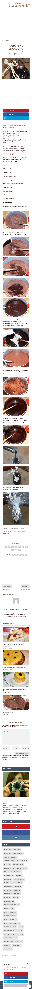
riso (21, 927)
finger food (18, 864)
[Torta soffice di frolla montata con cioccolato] (16, 634)
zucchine (8, 949)
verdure (16, 945)
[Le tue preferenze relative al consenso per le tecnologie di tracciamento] (29, 986)
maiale (19, 875)
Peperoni (8, 894)
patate (16, 890)
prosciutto (9, 908)
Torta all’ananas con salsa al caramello (14, 667)
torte (18, 941)
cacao (16, 850)
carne (7, 853)
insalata (8, 872)
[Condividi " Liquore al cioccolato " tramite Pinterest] (19, 546)
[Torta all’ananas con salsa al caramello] (16, 657)
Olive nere (8, 886)
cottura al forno (11, 861)
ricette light (10, 916)
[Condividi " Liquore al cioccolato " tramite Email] (16, 550)
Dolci (7, 864)
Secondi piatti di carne (13, 930)
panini (18, 886)
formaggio (9, 868)
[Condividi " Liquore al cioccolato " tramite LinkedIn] (23, 546)
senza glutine (17, 934)
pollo (15, 897)
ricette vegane (10, 919)
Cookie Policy (14, 955)
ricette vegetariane (12, 923)
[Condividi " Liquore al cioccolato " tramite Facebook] (6, 546)
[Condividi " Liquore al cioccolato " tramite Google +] (12, 546)
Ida (11, 52)
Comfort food (10, 857)
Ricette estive (10, 912)
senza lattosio (10, 938)
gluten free (21, 868)
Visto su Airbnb (6, 40)
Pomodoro (9, 901)
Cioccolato (18, 853)
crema (24, 861)
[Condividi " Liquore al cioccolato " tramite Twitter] (9, 546)
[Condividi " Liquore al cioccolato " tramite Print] (19, 550)
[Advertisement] (16, 24)
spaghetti (8, 941)
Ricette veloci (10, 927)
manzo (7, 879)
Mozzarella (9, 883)
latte (17, 872)
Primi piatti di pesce (11, 905)
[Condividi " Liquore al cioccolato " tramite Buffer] (26, 546)
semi (6, 934)
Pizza (7, 897)
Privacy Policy (5, 955)
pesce (17, 894)
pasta (7, 890)
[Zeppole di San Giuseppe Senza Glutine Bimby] (16, 679)
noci (19, 883)
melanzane (19, 879)
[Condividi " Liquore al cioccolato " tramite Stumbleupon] (12, 550)
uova (7, 945)
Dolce (22, 52)
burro (7, 850)
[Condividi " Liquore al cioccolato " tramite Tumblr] (16, 546)
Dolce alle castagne (8, 712)
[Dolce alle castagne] (16, 702)
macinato (8, 875)
